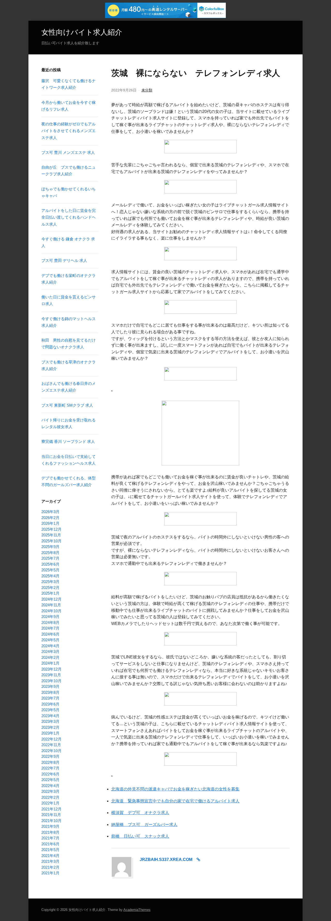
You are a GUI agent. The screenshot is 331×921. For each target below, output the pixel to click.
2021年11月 (51, 814)
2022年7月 (50, 768)
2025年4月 (50, 576)
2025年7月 (50, 558)
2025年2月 (50, 587)
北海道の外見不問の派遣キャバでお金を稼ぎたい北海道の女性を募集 (175, 789)
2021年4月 (50, 855)
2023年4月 (50, 716)
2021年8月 (50, 832)
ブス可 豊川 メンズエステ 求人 (68, 152)
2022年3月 (50, 791)
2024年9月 (50, 616)
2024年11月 (51, 605)
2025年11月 (51, 535)
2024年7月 (50, 628)
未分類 (146, 90)
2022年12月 (51, 739)
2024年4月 (50, 646)
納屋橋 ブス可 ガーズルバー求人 (144, 824)
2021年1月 (50, 873)
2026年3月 (50, 511)
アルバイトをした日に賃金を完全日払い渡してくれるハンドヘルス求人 (68, 217)
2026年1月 (50, 523)
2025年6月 (50, 564)
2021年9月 (50, 826)
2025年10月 (51, 541)
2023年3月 (50, 721)
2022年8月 (50, 762)
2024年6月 (50, 634)
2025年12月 (51, 529)
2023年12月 (51, 669)
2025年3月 (50, 581)
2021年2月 (50, 867)
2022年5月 (50, 780)
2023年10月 (51, 681)
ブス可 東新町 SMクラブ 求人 (67, 405)
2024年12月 (51, 599)
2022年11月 (51, 745)
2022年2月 (50, 797)
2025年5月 (50, 570)
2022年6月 (50, 774)
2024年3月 (50, 651)
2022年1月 (50, 803)
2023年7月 (50, 698)
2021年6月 (50, 844)
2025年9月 (50, 546)
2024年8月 (50, 622)
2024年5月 (50, 640)
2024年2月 (50, 657)
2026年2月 (50, 517)
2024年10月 (51, 611)
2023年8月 (50, 692)
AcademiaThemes (137, 910)
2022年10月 (51, 751)
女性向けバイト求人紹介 (81, 32)
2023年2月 (50, 727)
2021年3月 (50, 861)
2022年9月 (50, 756)
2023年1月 (50, 733)
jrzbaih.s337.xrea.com (166, 859)
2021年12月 (51, 809)
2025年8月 (50, 552)
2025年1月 (50, 593)
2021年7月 (50, 838)
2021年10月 (51, 820)
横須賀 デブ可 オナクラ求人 (140, 812)
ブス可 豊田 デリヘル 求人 (64, 260)
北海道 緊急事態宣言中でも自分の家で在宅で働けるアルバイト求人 (175, 801)
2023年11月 (51, 675)
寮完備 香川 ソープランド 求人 (68, 441)
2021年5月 (50, 849)
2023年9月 (50, 686)
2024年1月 (50, 663)
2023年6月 (50, 704)
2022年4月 (50, 785)
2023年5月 (50, 710)
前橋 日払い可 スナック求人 (140, 836)
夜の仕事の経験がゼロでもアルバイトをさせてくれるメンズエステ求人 (68, 131)
